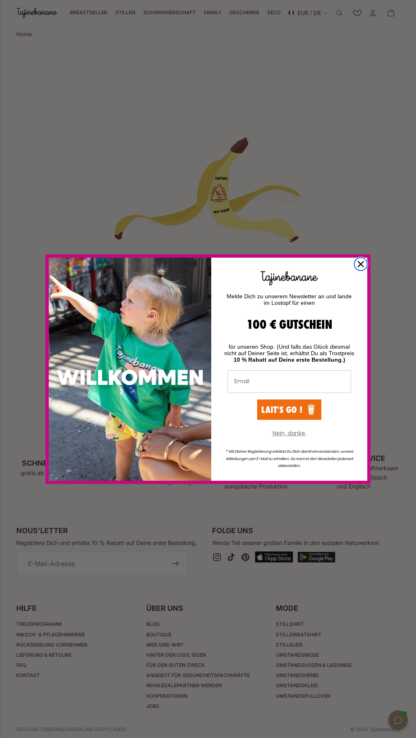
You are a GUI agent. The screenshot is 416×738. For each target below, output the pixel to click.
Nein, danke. (289, 433)
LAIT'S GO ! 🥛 (289, 409)
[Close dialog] (360, 264)
